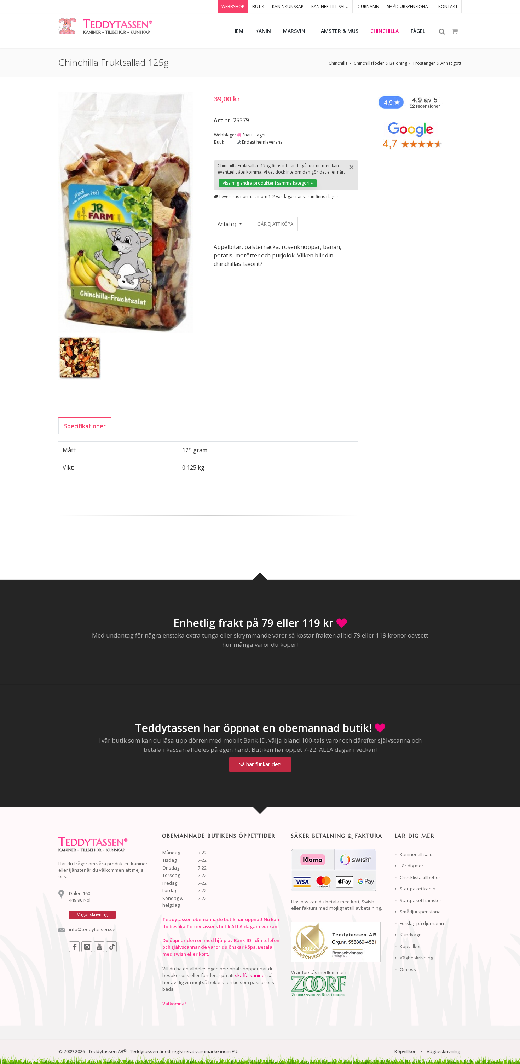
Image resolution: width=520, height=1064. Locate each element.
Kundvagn (410, 934)
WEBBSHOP (232, 7)
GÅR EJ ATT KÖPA (275, 224)
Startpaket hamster (420, 900)
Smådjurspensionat (420, 911)
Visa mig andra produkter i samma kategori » (268, 183)
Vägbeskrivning (416, 957)
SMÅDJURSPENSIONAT (409, 7)
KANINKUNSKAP (288, 7)
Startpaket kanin (417, 888)
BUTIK (258, 7)
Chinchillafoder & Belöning (380, 63)
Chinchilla (338, 63)
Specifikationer (85, 426)
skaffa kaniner (250, 975)
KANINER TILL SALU (330, 7)
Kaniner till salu (416, 854)
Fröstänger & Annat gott (437, 63)
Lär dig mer (411, 865)
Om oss (407, 969)
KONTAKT (448, 7)
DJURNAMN (368, 7)
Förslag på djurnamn (421, 923)
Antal (227, 223)
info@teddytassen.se (92, 929)
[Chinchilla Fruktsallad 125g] (125, 213)
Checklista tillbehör (419, 877)
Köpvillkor (410, 946)
